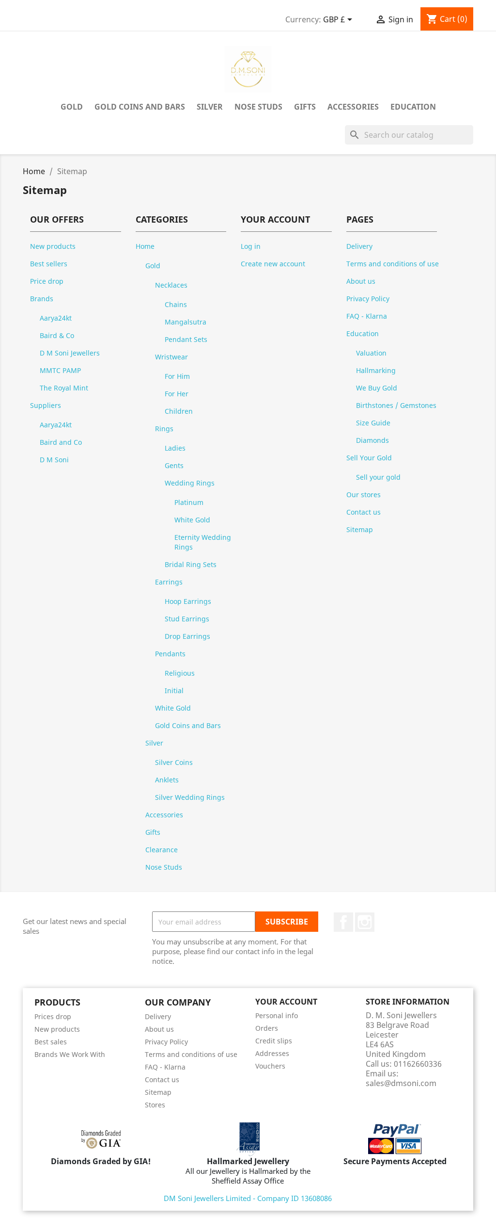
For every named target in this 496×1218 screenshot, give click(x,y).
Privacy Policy (367, 298)
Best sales (50, 1041)
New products (53, 246)
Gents (174, 465)
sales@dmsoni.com (401, 1083)
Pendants (170, 653)
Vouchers (270, 1066)
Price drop (46, 281)
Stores (155, 1104)
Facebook (343, 922)
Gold (72, 106)
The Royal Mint (64, 387)
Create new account (273, 263)
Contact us (363, 512)
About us (360, 281)
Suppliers (45, 405)
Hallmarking (376, 370)
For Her (176, 393)
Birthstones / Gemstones (396, 405)
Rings (164, 428)
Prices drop (52, 1016)
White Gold (192, 519)
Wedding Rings (190, 482)
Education (413, 106)
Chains (176, 304)
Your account (286, 1001)
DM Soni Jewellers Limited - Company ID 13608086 (248, 1198)
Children (179, 411)
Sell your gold (378, 477)
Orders (266, 1028)
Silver (210, 106)
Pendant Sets (186, 339)
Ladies (175, 448)
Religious (180, 673)
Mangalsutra (185, 321)
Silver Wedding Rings (190, 797)
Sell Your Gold (369, 457)
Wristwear (171, 356)
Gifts (305, 106)
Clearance (161, 849)
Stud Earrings (187, 618)
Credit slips (273, 1040)
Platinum (188, 502)
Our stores (363, 494)
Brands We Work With (69, 1054)
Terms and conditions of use (392, 263)
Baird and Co (61, 442)
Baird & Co (57, 335)
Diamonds (372, 440)
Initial (174, 690)
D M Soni (54, 459)
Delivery (359, 246)
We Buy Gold (376, 387)
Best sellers (48, 263)
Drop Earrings (187, 636)
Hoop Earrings (188, 601)
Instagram (364, 922)
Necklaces (171, 285)
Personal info (276, 1015)
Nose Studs (258, 106)
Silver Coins (174, 762)
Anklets (167, 779)
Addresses (272, 1053)
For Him (177, 376)
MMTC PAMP (60, 370)
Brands (41, 298)
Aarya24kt (56, 318)
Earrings (169, 581)
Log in (251, 246)
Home (145, 246)
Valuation (371, 352)
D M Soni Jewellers (70, 352)
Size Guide (373, 422)
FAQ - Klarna (366, 316)
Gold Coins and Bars (139, 106)
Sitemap (359, 529)
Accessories (353, 106)
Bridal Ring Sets (191, 564)
